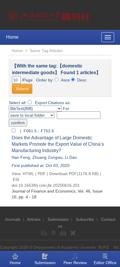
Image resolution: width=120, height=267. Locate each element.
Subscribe (85, 219)
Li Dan (71, 157)
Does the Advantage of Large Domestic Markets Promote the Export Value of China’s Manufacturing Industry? (58, 144)
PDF (42, 173)
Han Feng (21, 157)
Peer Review (75, 262)
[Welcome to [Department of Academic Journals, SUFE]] (49, 14)
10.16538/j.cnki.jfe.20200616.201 (49, 185)
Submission (58, 219)
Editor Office (105, 262)
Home (12, 37)
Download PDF (63, 173)
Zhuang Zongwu (47, 157)
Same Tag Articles (46, 50)
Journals (12, 219)
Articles (33, 219)
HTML (28, 173)
